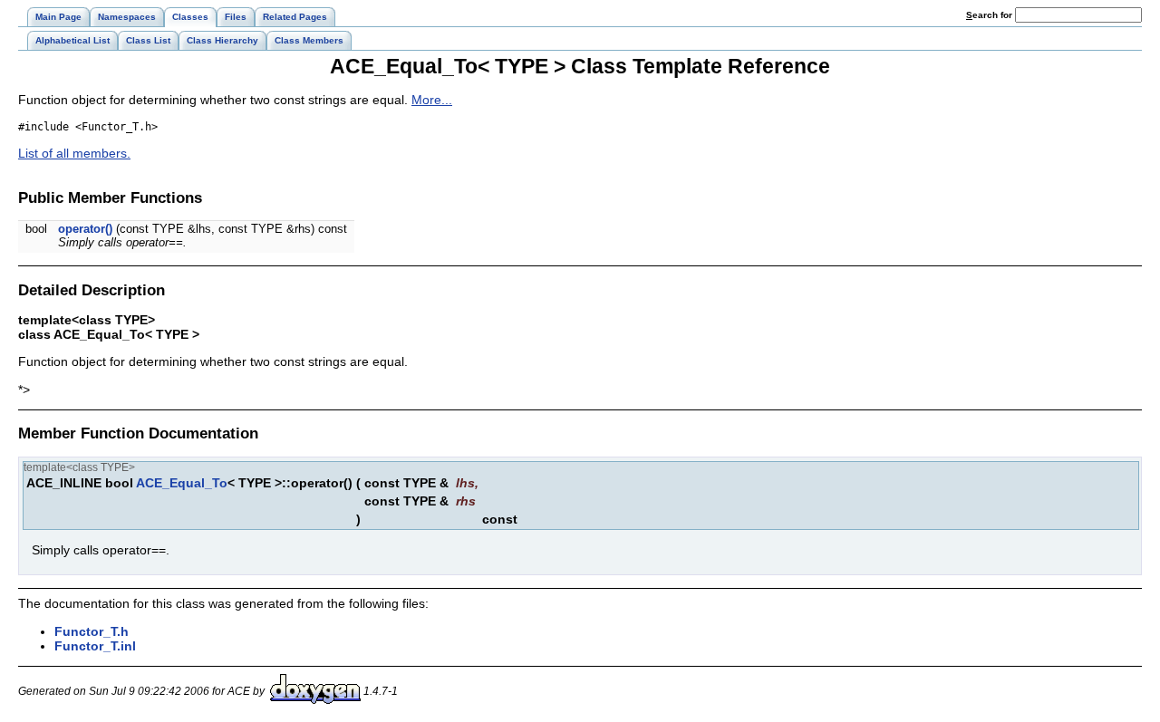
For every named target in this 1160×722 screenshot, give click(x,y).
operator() (85, 229)
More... (431, 99)
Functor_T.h (91, 631)
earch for (990, 15)
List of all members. (74, 153)
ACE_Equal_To (181, 483)
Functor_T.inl (95, 646)
